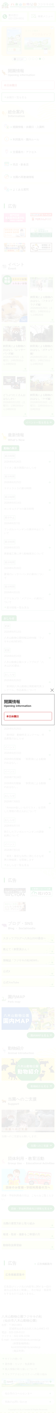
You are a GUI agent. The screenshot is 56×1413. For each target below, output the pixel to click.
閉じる (52, 690)
